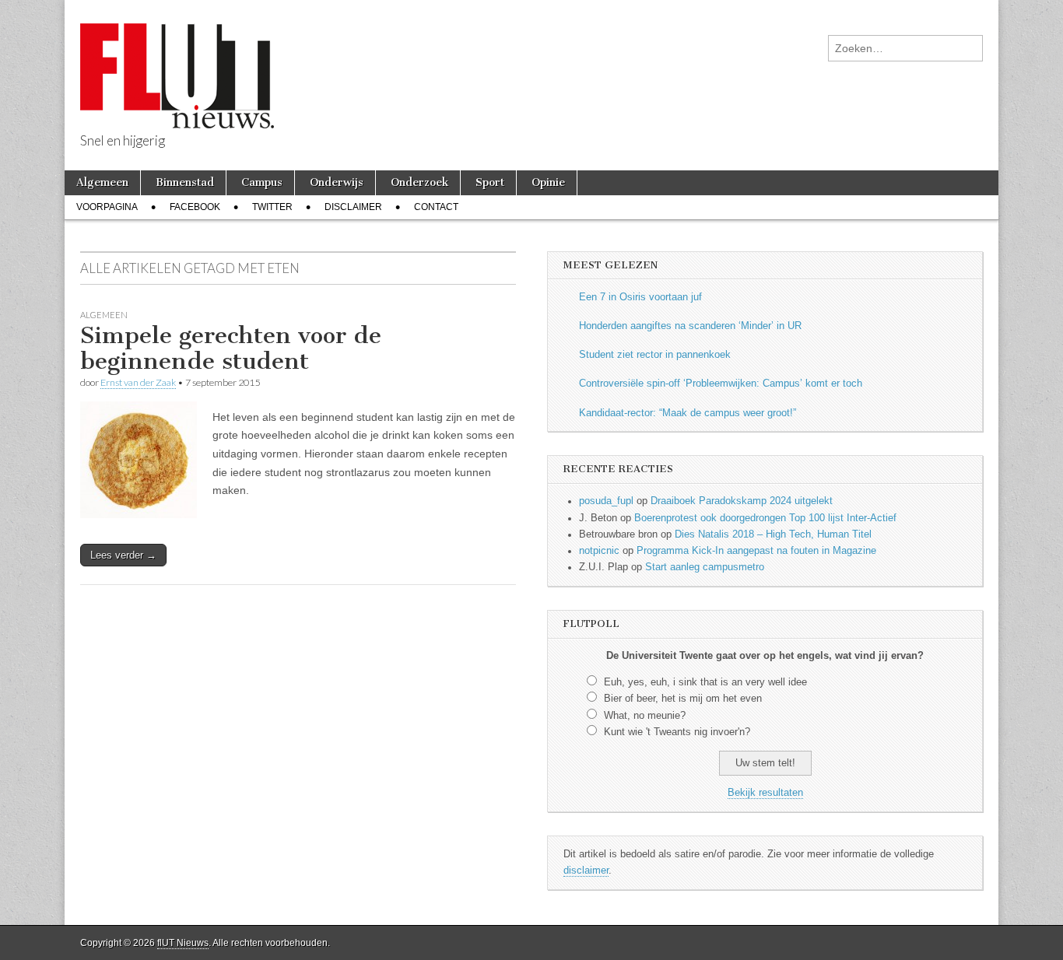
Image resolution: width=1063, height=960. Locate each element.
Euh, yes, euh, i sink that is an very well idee (705, 682)
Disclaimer (353, 206)
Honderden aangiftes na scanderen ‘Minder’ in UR (690, 326)
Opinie (548, 182)
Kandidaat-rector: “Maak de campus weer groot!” (687, 413)
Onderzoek (419, 182)
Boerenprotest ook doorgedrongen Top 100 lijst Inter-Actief (765, 518)
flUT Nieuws (183, 942)
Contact (436, 206)
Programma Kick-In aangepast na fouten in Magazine (756, 550)
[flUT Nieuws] (177, 64)
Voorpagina (107, 206)
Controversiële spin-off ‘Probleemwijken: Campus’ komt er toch (720, 383)
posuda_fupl (606, 501)
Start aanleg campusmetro (704, 567)
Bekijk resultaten (765, 792)
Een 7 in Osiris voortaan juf (640, 297)
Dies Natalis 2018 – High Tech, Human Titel (773, 534)
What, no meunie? (645, 715)
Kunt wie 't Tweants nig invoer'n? (677, 732)
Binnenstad (185, 182)
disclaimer (586, 870)
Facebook (195, 206)
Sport (489, 182)
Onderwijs (336, 182)
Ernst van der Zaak (138, 382)
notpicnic (599, 550)
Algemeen (102, 182)
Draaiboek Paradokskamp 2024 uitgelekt (742, 501)
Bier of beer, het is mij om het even (683, 698)
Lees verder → (123, 555)
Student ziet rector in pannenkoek (655, 354)
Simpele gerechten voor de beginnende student (230, 348)
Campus (261, 182)
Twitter (272, 206)
